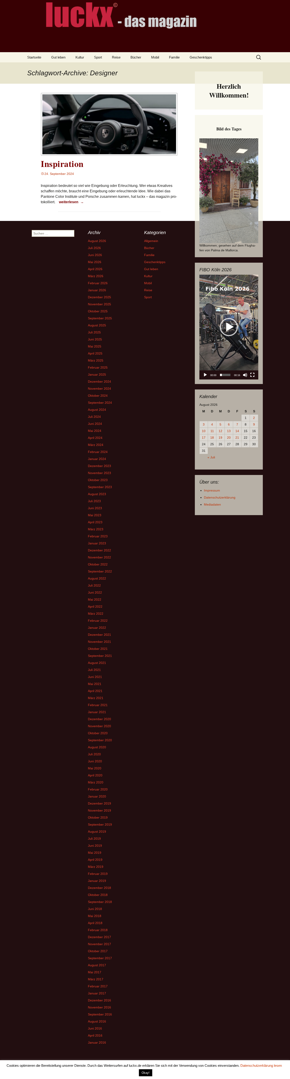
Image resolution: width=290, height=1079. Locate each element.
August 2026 (97, 241)
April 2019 (95, 859)
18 (212, 437)
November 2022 (99, 557)
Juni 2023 (95, 508)
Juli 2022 (94, 585)
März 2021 (95, 698)
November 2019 (99, 810)
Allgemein (151, 241)
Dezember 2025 (99, 297)
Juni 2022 (95, 592)
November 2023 (99, 473)
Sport (98, 57)
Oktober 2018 (98, 895)
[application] (228, 327)
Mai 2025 (94, 346)
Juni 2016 (95, 1028)
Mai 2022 (94, 599)
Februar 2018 (98, 930)
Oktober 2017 (98, 951)
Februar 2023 (98, 536)
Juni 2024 (95, 424)
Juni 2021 (95, 677)
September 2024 (100, 402)
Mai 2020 (94, 768)
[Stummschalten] (245, 375)
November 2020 (99, 726)
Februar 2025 (98, 367)
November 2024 (99, 388)
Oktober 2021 (98, 649)
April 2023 (95, 522)
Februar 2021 (98, 705)
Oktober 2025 (98, 311)
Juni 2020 (95, 761)
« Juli (211, 457)
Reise (116, 57)
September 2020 (100, 740)
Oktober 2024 (98, 395)
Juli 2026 (94, 248)
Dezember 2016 (99, 1000)
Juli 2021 (94, 670)
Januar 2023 (97, 543)
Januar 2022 (97, 627)
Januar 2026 (97, 290)
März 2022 (95, 613)
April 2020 (95, 775)
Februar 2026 (98, 283)
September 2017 (100, 958)
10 (203, 431)
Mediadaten (212, 504)
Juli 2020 (94, 754)
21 (237, 437)
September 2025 (100, 318)
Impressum (212, 490)
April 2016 (95, 1035)
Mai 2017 (94, 972)
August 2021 (97, 663)
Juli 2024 (94, 416)
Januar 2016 (97, 1042)
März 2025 (95, 360)
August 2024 (97, 409)
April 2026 (95, 269)
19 (220, 437)
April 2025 (95, 353)
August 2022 (97, 578)
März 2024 (95, 445)
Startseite (34, 57)
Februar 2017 (98, 986)
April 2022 (95, 606)
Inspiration (62, 163)
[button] (229, 327)
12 (220, 431)
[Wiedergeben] (205, 375)
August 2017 (97, 965)
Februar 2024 (98, 452)
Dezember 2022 (99, 550)
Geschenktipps (201, 57)
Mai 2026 (94, 262)
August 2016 (97, 1021)
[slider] (225, 375)
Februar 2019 (98, 874)
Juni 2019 (95, 845)
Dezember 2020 (99, 719)
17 (203, 437)
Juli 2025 (94, 332)
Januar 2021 (97, 712)
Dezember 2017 (99, 937)
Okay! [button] (146, 1072)
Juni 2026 (95, 255)
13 (229, 431)
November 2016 (99, 1007)
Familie (174, 57)
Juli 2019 (94, 838)
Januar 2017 (97, 993)
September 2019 (100, 824)
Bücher (135, 57)
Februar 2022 (98, 620)
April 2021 (95, 691)
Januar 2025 (97, 374)
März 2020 (95, 782)
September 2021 (100, 656)
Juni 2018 (95, 909)
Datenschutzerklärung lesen (261, 1065)
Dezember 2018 (99, 888)
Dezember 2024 (99, 381)
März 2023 (95, 529)
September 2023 (100, 487)
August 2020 (97, 747)
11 (212, 431)
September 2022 (100, 571)
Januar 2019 (97, 881)
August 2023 (97, 494)
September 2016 (100, 1014)
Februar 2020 (98, 789)
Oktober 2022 (98, 564)
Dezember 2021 (99, 634)
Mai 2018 (94, 916)
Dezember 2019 (99, 803)
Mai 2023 (94, 515)
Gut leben (58, 57)
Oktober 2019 (98, 817)
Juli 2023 (94, 501)
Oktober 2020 (98, 733)
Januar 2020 (97, 796)
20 (229, 437)
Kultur (79, 57)
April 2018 (95, 923)
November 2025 (99, 304)
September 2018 (100, 902)
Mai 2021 (94, 684)
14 (237, 431)
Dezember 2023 (99, 466)
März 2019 (95, 867)
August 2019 (97, 831)
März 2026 (95, 276)
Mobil (155, 57)
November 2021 (99, 641)
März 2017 (95, 979)
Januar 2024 (97, 459)
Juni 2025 (95, 339)
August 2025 (97, 325)
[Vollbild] (252, 375)
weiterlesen (71, 202)
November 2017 (99, 944)
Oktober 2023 (98, 480)
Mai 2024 (94, 431)
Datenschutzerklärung (219, 497)
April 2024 (95, 438)
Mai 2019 (94, 852)
